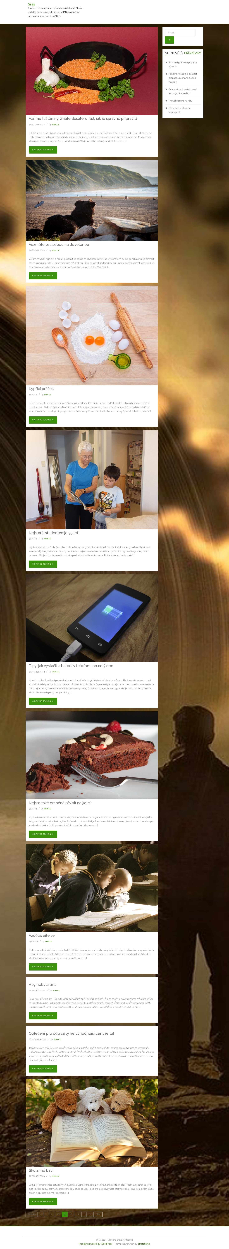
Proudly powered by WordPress (95, 1244)
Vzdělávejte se (42, 935)
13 (78, 1214)
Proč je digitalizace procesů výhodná (183, 64)
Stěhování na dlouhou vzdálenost (180, 110)
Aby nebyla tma (42, 984)
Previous (32, 1214)
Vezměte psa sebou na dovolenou (59, 244)
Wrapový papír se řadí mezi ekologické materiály (183, 91)
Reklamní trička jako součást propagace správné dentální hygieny (183, 78)
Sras (31, 4)
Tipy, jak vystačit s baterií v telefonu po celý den (71, 665)
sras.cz (55, 124)
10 (58, 1214)
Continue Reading (41, 150)
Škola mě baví (41, 1170)
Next (98, 1214)
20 (90, 1214)
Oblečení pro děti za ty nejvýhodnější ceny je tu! (71, 1033)
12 (71, 1214)
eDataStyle (144, 1244)
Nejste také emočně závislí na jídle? (60, 803)
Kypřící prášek (41, 388)
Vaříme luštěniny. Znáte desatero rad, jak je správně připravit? (83, 118)
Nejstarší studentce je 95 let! (54, 533)
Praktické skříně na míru (180, 100)
